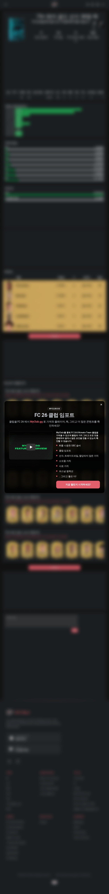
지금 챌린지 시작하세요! (78, 484)
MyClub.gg (36, 421)
